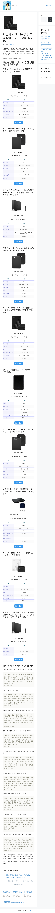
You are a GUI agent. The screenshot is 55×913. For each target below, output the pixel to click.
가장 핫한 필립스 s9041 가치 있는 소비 (46, 44)
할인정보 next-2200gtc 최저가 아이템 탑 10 (17, 874)
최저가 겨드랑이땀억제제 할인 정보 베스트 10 (14, 902)
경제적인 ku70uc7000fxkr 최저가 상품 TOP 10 (18, 876)
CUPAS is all (48, 5)
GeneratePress (33, 910)
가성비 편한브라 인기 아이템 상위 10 (15, 877)
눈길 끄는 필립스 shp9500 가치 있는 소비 (46, 38)
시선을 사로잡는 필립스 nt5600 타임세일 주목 (46, 49)
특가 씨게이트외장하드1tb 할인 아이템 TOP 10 (7, 893)
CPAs (14, 6)
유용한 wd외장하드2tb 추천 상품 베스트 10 (17, 893)
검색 (42, 15)
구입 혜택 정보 (18, 122)
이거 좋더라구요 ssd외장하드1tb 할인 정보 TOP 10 (28, 893)
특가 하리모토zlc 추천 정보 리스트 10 (12, 904)
